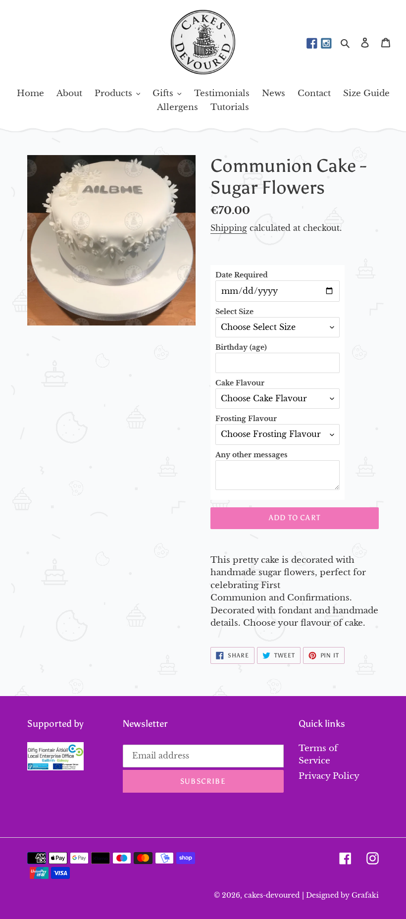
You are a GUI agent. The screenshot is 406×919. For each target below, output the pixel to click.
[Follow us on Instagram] (326, 44)
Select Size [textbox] (234, 311)
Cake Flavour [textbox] (239, 382)
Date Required (241, 274)
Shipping (228, 228)
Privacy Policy (329, 776)
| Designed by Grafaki (340, 895)
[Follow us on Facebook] (312, 44)
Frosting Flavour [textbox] (246, 418)
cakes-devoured (272, 895)
